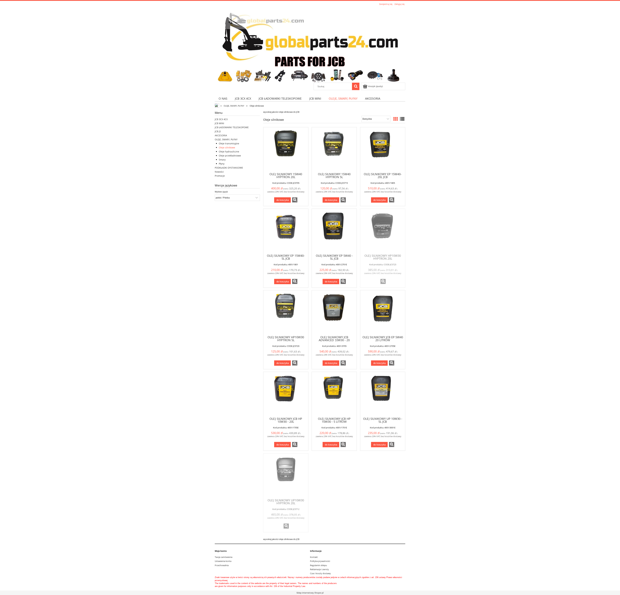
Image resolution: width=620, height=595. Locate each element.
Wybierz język (221, 192)
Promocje (220, 175)
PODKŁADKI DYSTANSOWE (229, 167)
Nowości (219, 171)
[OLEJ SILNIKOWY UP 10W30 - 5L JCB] (382, 394)
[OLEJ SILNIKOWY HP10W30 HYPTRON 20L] (382, 231)
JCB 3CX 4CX (221, 119)
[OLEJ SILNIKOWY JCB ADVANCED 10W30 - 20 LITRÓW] (334, 312)
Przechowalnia (222, 565)
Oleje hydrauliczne (229, 151)
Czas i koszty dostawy (320, 573)
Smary (222, 159)
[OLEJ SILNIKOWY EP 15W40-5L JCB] (285, 231)
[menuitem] (223, 98)
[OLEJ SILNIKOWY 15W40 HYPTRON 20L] (285, 149)
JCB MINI (219, 123)
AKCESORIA (221, 135)
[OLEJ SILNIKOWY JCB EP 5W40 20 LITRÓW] (382, 312)
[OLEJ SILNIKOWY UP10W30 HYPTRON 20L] (285, 475)
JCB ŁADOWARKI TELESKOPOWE (232, 127)
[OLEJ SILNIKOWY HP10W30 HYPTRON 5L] (285, 312)
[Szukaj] (355, 86)
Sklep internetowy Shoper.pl (310, 592)
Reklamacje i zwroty (319, 569)
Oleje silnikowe (227, 147)
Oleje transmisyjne (229, 143)
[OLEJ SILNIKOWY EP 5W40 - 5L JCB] (334, 231)
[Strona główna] (309, 44)
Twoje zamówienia (223, 557)
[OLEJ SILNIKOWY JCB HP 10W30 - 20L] (285, 394)
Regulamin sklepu (318, 565)
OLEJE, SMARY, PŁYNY (226, 139)
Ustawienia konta (223, 561)
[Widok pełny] (402, 119)
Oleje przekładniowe (230, 155)
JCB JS (218, 131)
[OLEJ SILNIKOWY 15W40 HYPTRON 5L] (334, 149)
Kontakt (314, 557)
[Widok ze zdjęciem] (395, 119)
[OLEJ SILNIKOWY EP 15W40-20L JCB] (382, 149)
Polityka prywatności (320, 561)
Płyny (221, 163)
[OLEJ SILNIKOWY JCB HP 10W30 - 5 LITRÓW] (334, 394)
